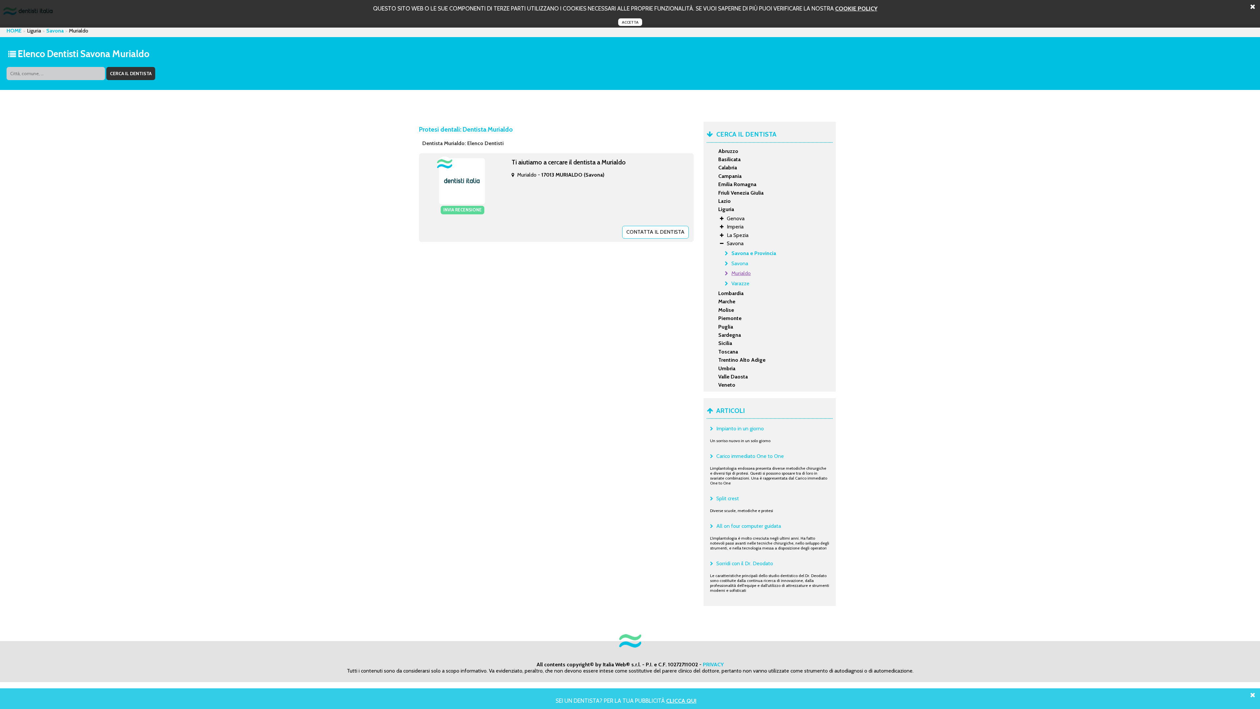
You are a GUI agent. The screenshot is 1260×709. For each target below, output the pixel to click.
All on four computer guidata (748, 526)
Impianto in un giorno (740, 428)
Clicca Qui (681, 700)
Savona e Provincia (753, 253)
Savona (55, 31)
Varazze (740, 283)
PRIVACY (713, 664)
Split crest (727, 498)
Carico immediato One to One (750, 456)
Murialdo (741, 273)
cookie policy (856, 8)
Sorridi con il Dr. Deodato (744, 563)
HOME (14, 31)
